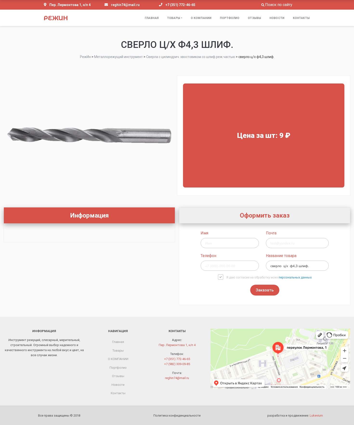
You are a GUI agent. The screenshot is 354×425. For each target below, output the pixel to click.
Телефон (208, 255)
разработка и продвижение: (295, 415)
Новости (276, 18)
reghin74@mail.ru (125, 5)
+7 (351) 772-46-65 (180, 5)
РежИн (56, 18)
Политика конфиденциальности (177, 415)
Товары (173, 18)
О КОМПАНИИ (201, 18)
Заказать (265, 290)
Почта (271, 233)
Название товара (281, 255)
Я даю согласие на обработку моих (269, 277)
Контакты (301, 18)
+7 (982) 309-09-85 (177, 364)
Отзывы (254, 18)
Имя (204, 233)
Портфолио (229, 18)
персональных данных (295, 277)
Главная (152, 18)
